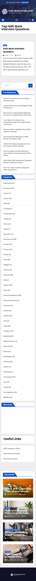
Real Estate (7, 356)
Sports (5, 367)
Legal (5, 326)
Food (5, 259)
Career (5, 193)
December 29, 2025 (13, 538)
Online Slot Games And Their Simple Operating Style (18, 491)
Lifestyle (6, 331)
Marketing (6, 336)
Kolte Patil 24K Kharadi (11, 453)
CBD (5, 203)
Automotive (7, 183)
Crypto (5, 219)
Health (5, 285)
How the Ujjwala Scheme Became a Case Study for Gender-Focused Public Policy (17, 153)
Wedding (6, 397)
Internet (6, 316)
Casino (5, 198)
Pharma (6, 351)
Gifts (5, 280)
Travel (5, 387)
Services (6, 361)
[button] (29, 20)
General (6, 275)
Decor (5, 224)
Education (7, 234)
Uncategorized (8, 392)
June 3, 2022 (9, 55)
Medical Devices (9, 341)
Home (5, 290)
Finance (6, 249)
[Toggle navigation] (16, 20)
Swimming (7, 372)
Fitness (6, 254)
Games (5, 270)
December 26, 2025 (13, 560)
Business (6, 188)
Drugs (5, 229)
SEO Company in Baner (11, 448)
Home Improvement (10, 300)
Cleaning (6, 208)
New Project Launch (10, 459)
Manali (19, 55)
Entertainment (8, 239)
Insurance (6, 305)
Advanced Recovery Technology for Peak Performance (16, 513)
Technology (7, 377)
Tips (4, 382)
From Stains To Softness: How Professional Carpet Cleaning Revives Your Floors (16, 122)
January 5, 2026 (12, 494)
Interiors (6, 310)
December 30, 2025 (13, 516)
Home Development (10, 295)
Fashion (6, 244)
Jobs (5, 321)
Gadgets (6, 265)
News (5, 45)
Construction (7, 214)
